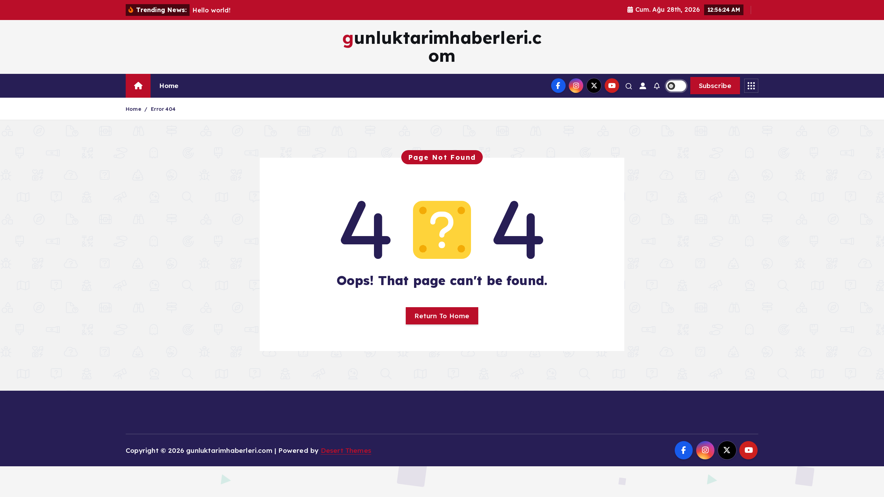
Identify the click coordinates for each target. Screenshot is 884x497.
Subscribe (715, 85)
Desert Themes (346, 450)
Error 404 (163, 109)
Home (169, 85)
